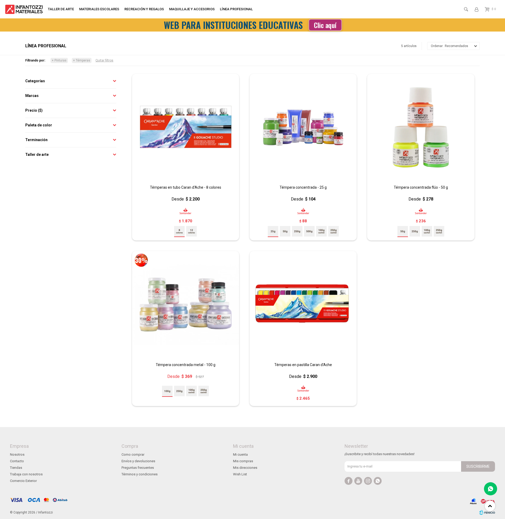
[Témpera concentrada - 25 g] (303, 127)
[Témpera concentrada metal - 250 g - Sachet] (203, 391)
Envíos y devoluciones (138, 461)
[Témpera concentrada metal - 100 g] (185, 304)
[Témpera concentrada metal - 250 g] (179, 391)
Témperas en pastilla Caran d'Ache (303, 365)
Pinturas (60, 60)
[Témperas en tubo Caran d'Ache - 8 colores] (185, 127)
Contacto (17, 461)
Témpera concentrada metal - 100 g (185, 365)
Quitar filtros (104, 60)
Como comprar (133, 454)
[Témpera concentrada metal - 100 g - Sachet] (191, 391)
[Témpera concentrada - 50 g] (285, 231)
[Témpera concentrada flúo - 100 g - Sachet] (427, 231)
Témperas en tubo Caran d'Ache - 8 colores (185, 187)
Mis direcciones (245, 468)
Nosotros (17, 454)
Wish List (240, 474)
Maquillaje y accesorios (192, 9)
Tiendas (16, 468)
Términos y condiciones (140, 474)
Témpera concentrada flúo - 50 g (421, 187)
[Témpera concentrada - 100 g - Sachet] (321, 231)
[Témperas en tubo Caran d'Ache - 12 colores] (191, 231)
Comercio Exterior (23, 481)
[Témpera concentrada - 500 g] (309, 231)
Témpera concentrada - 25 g (303, 187)
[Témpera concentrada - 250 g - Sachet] (333, 231)
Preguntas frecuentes (138, 468)
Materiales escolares (99, 9)
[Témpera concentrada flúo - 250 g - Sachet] (439, 231)
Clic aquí (325, 25)
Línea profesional (236, 9)
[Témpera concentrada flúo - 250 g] (415, 231)
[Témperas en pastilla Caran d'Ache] (303, 304)
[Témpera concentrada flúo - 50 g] (420, 127)
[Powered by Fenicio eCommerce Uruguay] (487, 512)
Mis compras (243, 461)
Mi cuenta (240, 454)
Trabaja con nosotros (26, 474)
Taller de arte (61, 9)
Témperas (83, 60)
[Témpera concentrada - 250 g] (297, 231)
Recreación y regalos (144, 9)
